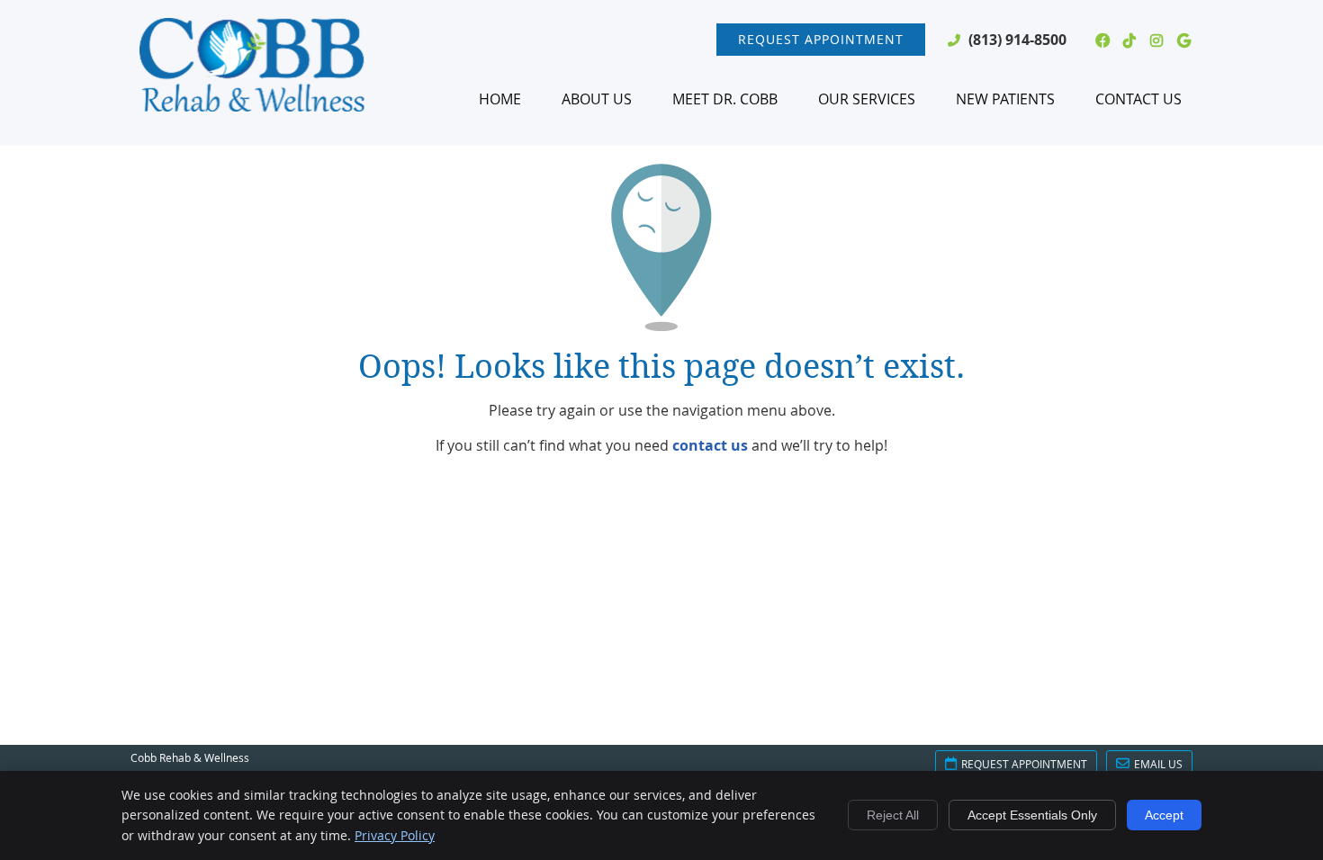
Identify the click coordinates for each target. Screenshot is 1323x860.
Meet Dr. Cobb (725, 99)
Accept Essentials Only (1032, 815)
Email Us (1158, 764)
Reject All (893, 815)
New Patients (1005, 99)
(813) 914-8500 (1017, 39)
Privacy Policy (395, 835)
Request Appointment (821, 39)
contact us (710, 445)
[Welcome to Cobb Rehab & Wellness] (252, 106)
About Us (597, 99)
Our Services (866, 99)
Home (500, 99)
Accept (1164, 815)
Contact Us (1138, 99)
